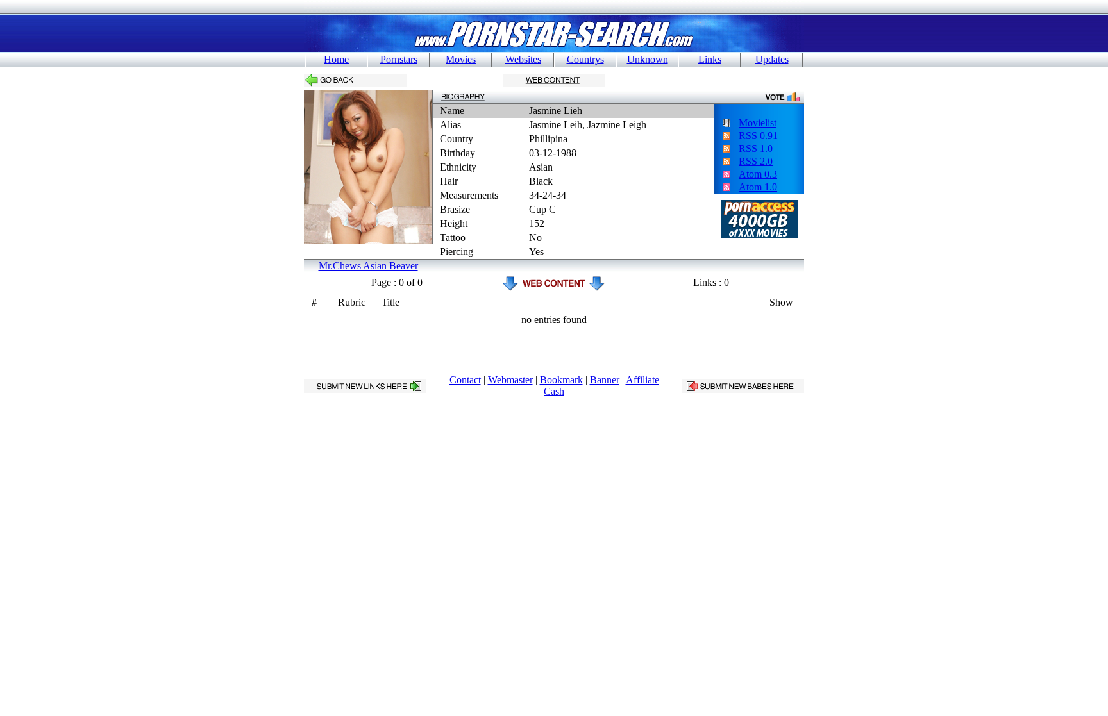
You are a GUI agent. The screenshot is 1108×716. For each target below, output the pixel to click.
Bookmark (561, 379)
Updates (772, 59)
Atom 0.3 (758, 174)
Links (709, 59)
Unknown (647, 59)
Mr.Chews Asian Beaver (368, 265)
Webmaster (510, 379)
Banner (604, 379)
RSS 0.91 (758, 135)
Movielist (757, 122)
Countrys (585, 59)
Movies (461, 59)
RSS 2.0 (756, 161)
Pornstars (398, 59)
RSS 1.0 (756, 148)
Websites (523, 59)
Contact (465, 379)
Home (336, 59)
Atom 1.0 (758, 186)
